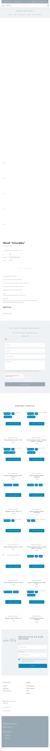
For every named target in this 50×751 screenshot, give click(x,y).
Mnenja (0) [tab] (27, 268)
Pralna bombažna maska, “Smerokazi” (37, 512)
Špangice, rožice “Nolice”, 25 (13, 618)
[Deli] (3, 748)
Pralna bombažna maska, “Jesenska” (37, 619)
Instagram (7, 738)
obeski (10, 260)
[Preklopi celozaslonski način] (1, 748)
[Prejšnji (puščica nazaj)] (0, 750)
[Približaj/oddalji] (0, 748)
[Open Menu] (48, 5)
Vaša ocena (25, 336)
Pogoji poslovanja (30, 686)
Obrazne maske (11, 437)
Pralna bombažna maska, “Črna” (13, 582)
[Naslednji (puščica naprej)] (1, 750)
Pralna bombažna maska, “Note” (13, 440)
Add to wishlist (21, 418)
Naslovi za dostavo (7, 691)
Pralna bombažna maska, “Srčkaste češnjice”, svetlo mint (37, 440)
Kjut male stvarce (16, 257)
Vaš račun (5, 686)
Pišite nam (28, 693)
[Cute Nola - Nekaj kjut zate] (6, 5)
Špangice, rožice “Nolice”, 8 (13, 511)
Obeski (10, 257)
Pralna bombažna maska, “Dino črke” (37, 583)
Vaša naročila (6, 688)
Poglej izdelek (13, 423)
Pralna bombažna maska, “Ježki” (13, 547)
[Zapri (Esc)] (4, 748)
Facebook (7, 735)
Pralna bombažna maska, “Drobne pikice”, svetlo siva (36, 547)
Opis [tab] (19, 268)
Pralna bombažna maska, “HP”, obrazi (13, 476)
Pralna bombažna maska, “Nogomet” (37, 476)
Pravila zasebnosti (30, 688)
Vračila (27, 691)
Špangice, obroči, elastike (13, 509)
